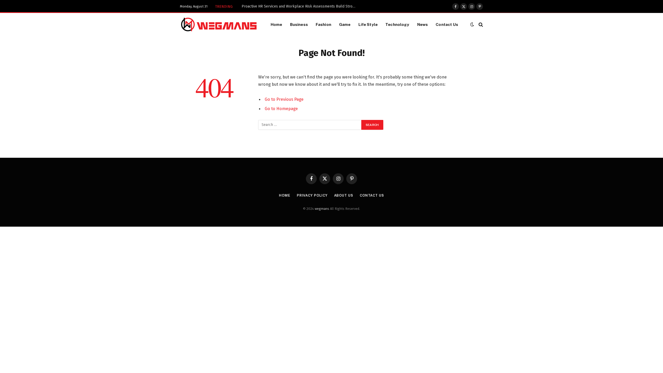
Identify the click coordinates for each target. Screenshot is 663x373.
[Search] (480, 24)
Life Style (368, 24)
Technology (397, 24)
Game (345, 24)
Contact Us (447, 24)
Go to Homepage (281, 108)
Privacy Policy (312, 195)
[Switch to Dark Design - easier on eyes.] (472, 24)
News (422, 24)
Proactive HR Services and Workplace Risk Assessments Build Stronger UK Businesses (300, 6)
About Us (343, 195)
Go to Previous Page (284, 99)
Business (299, 24)
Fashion (323, 24)
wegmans (322, 209)
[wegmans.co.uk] (219, 24)
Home (276, 24)
